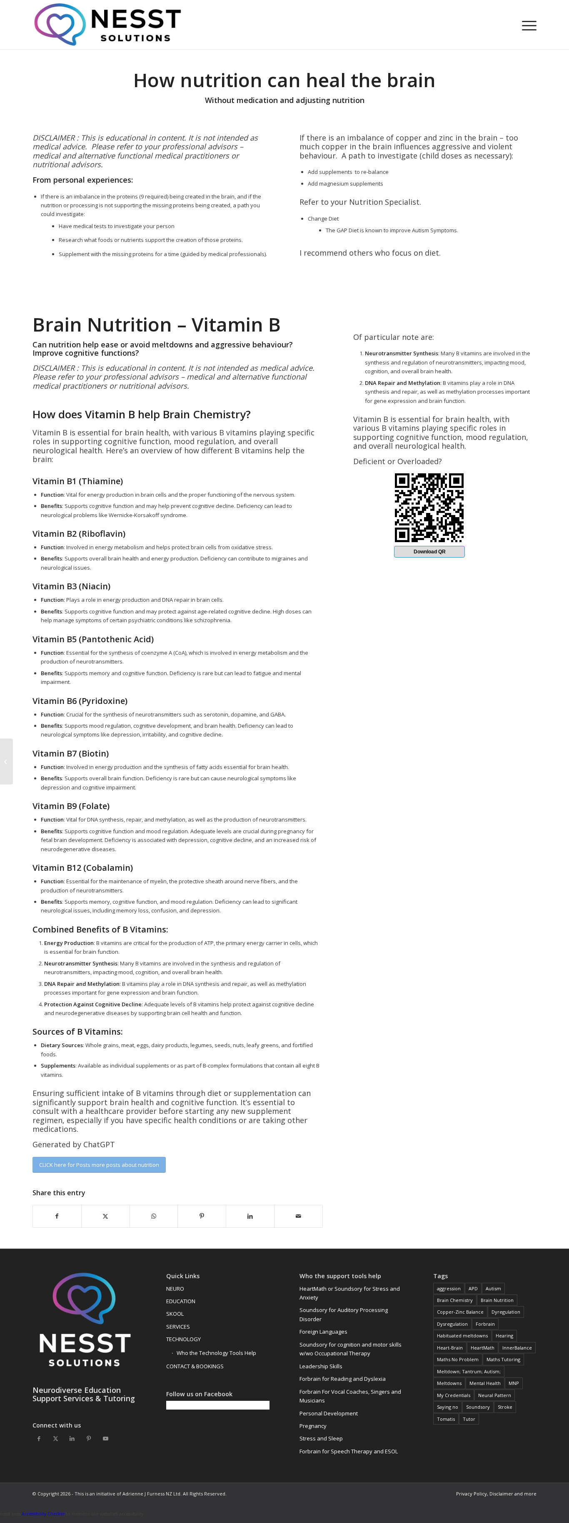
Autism (493, 1288)
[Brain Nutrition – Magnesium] (6, 761)
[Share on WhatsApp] (154, 1216)
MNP (514, 1383)
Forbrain (485, 1324)
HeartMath (482, 1348)
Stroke (505, 1407)
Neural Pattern (494, 1395)
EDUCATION (180, 1301)
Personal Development (328, 1413)
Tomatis (446, 1419)
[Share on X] (106, 1216)
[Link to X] (55, 1438)
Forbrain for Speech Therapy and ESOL (348, 1451)
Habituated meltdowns (462, 1335)
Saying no (447, 1407)
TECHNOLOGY (183, 1339)
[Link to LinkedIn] (72, 1438)
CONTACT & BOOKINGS (195, 1366)
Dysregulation (452, 1324)
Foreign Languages (323, 1331)
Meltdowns (449, 1383)
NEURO (175, 1288)
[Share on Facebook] (57, 1216)
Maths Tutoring (503, 1359)
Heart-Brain (450, 1348)
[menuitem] (527, 24)
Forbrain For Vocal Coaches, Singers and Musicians (350, 1396)
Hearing (504, 1335)
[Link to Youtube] (105, 1438)
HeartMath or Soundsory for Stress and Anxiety (349, 1293)
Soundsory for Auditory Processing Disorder (343, 1314)
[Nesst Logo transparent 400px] (107, 24)
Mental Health (485, 1383)
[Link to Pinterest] (88, 1438)
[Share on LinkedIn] (250, 1216)
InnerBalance (517, 1348)
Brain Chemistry (455, 1300)
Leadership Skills (320, 1366)
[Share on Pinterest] (202, 1216)
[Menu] (527, 24)
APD (473, 1288)
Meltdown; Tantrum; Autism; (469, 1371)
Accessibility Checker (43, 1514)
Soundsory (478, 1407)
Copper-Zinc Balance (460, 1312)
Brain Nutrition (497, 1300)
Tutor (469, 1419)
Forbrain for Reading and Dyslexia (342, 1378)
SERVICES (178, 1326)
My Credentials (453, 1395)
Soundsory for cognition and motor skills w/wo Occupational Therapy (350, 1349)
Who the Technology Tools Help (216, 1353)
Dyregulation (506, 1312)
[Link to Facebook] (38, 1438)
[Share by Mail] (298, 1216)
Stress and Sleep (321, 1438)
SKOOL (175, 1313)
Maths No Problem (458, 1359)
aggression (449, 1288)
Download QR (430, 552)
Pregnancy (313, 1426)
